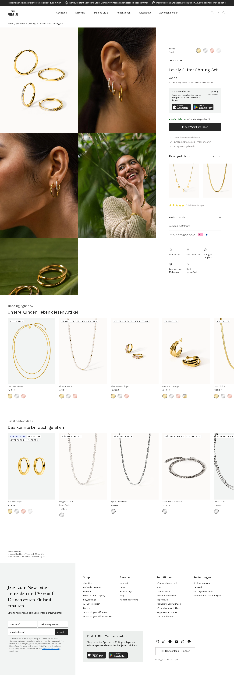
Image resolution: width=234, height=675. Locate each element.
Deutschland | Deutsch (177, 650)
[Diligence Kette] (83, 466)
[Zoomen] (39, 80)
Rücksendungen (201, 583)
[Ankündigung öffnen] (117, 3)
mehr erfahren (204, 141)
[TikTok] (164, 642)
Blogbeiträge (89, 599)
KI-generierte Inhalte (167, 612)
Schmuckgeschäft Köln (95, 612)
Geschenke (145, 12)
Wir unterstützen (91, 604)
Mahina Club (101, 12)
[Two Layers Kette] (31, 351)
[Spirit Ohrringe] (31, 466)
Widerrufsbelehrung (167, 583)
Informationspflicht (167, 595)
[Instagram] (157, 642)
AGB (159, 587)
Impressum (162, 599)
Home (10, 23)
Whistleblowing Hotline (168, 608)
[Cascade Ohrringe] (186, 351)
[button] (212, 12)
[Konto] (218, 12)
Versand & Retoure (179, 225)
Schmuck (61, 12)
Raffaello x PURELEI (92, 587)
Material (87, 591)
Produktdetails (177, 217)
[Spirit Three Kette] (135, 466)
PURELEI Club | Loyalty (94, 595)
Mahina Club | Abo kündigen (207, 595)
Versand (197, 587)
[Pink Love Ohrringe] (135, 351)
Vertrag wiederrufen (203, 591)
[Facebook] (170, 642)
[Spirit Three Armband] (186, 466)
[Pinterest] (189, 642)
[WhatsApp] (183, 642)
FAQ (122, 595)
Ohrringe (32, 23)
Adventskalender (168, 12)
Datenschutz (163, 591)
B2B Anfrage (126, 591)
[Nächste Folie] (219, 156)
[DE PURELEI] (13, 13)
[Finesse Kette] (83, 351)
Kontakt (124, 583)
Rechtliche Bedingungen (169, 604)
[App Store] (96, 655)
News (122, 587)
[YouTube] (176, 642)
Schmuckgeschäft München (97, 616)
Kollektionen (123, 12)
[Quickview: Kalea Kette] (184, 181)
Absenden (61, 632)
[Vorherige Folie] (213, 156)
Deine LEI (80, 12)
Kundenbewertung (129, 599)
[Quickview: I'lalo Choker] (217, 181)
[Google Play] (118, 655)
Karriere (87, 608)
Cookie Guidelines (165, 616)
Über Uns (87, 583)
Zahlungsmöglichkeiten (182, 234)
